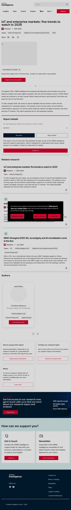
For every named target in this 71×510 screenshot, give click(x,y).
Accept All (54, 216)
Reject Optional (39, 216)
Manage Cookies (17, 216)
